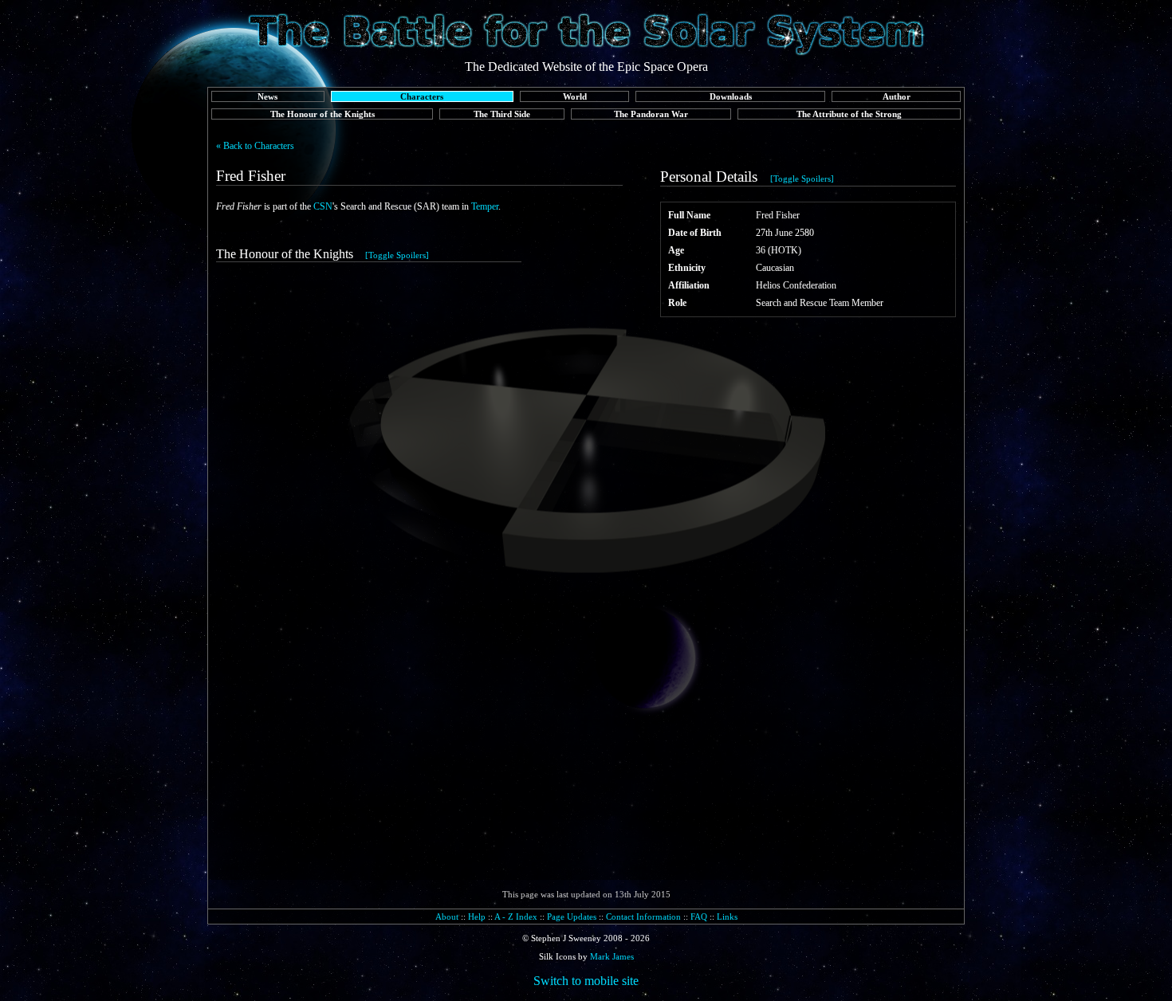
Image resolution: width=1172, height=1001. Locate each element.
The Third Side (502, 114)
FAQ (698, 916)
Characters (421, 96)
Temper (484, 206)
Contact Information (643, 916)
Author (896, 96)
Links (727, 916)
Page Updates (571, 916)
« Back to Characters (255, 145)
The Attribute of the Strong (849, 114)
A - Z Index (515, 916)
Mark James (612, 956)
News (267, 96)
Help (477, 916)
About (446, 916)
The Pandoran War (651, 114)
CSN (322, 206)
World (575, 96)
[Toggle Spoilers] (802, 178)
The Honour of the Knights (322, 114)
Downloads (731, 96)
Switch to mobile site (586, 980)
